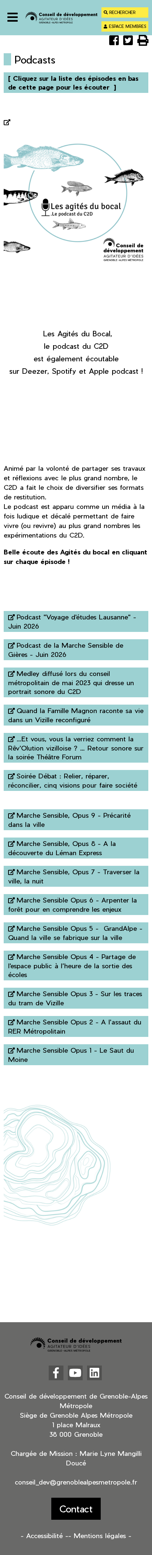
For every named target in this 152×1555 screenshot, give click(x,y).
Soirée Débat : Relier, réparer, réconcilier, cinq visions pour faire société (72, 780)
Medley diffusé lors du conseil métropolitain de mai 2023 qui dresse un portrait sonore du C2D (71, 682)
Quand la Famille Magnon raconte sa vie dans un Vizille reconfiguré (76, 714)
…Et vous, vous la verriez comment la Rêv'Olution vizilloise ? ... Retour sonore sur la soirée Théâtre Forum (76, 747)
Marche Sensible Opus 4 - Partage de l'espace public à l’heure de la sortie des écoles (72, 965)
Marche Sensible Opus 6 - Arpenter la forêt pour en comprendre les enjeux (72, 904)
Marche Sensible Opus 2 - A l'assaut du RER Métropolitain (74, 1026)
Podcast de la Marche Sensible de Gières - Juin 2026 (65, 649)
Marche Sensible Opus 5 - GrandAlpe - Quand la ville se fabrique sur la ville (75, 932)
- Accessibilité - (44, 1535)
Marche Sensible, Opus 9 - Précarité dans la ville (69, 819)
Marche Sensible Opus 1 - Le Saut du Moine (71, 1054)
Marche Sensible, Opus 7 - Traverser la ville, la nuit (73, 876)
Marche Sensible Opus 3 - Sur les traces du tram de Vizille (75, 998)
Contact (76, 1508)
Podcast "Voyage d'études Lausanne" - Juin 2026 (72, 621)
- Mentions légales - (99, 1535)
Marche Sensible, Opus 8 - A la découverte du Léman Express (62, 847)
